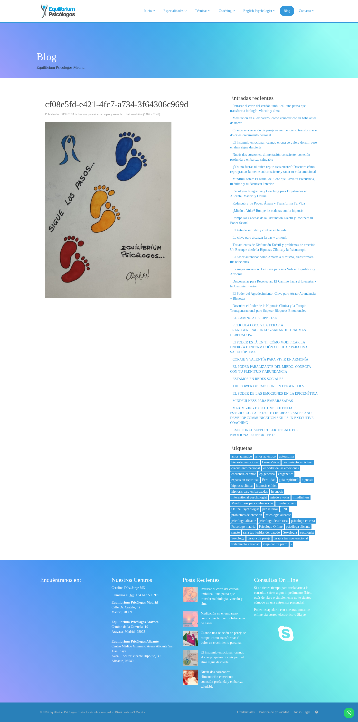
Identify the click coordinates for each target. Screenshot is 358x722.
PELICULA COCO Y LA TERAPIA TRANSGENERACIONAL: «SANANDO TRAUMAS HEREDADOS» (268, 330)
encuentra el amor (243, 474)
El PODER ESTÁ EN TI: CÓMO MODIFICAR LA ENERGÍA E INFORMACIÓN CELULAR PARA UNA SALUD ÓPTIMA (268, 347)
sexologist (307, 532)
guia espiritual (288, 480)
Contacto (305, 11)
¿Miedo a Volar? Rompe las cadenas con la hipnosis (268, 211)
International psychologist (249, 497)
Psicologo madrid (243, 526)
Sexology (237, 538)
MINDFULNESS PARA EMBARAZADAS (263, 401)
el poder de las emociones (281, 468)
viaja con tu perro (275, 544)
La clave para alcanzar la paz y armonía (100, 114)
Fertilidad (268, 480)
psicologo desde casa (273, 521)
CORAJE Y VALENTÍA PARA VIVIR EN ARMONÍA (270, 359)
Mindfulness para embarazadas (252, 503)
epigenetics (285, 474)
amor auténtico (265, 456)
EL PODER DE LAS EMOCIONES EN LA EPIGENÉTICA (275, 393)
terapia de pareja (259, 538)
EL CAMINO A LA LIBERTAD (255, 318)
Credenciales (245, 712)
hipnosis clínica (266, 486)
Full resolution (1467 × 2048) (143, 114)
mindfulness (301, 497)
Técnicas (201, 11)
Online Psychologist (245, 509)
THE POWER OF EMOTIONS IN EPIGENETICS (268, 386)
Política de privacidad (274, 712)
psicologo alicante (243, 521)
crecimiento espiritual (297, 462)
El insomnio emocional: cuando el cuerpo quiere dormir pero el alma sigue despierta (222, 657)
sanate (235, 532)
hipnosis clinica (242, 486)
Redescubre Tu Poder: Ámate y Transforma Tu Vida (269, 203)
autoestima (286, 456)
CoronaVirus (270, 462)
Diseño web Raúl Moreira (130, 712)
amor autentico (241, 456)
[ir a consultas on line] (286, 634)
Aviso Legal (302, 712)
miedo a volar (279, 497)
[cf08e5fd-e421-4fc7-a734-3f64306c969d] (131, 210)
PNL (285, 509)
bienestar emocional (245, 462)
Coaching (226, 11)
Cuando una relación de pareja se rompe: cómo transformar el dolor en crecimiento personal (223, 637)
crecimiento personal (245, 468)
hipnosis (307, 480)
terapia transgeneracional (291, 538)
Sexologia (290, 532)
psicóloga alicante (298, 526)
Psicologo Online (271, 526)
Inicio (148, 11)
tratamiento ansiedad (245, 544)
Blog (287, 11)
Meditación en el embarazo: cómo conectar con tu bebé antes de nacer (223, 618)
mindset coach (286, 503)
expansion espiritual (245, 480)
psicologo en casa (303, 521)
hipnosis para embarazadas (249, 491)
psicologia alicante (278, 515)
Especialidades (173, 11)
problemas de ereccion (246, 515)
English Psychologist (258, 11)
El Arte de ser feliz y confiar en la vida (259, 230)
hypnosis (277, 491)
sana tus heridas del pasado (261, 532)
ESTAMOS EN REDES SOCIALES (258, 379)
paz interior (270, 509)
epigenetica (267, 474)
